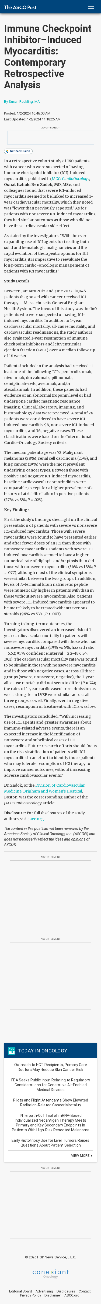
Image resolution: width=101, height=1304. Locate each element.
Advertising (44, 1291)
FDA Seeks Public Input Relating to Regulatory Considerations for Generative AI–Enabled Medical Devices (50, 1085)
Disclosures (66, 1291)
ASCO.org (71, 1295)
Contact (85, 1291)
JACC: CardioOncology (70, 178)
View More (80, 1156)
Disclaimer (52, 1295)
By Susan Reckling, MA (22, 102)
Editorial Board (20, 1291)
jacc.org (36, 818)
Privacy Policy (30, 1295)
